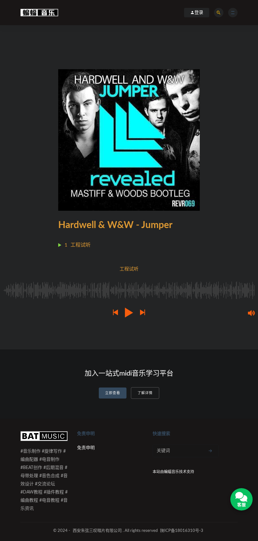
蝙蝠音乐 (171, 472)
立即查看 (112, 393)
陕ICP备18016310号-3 (181, 531)
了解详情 (145, 393)
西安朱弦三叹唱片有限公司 (97, 531)
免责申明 (86, 448)
